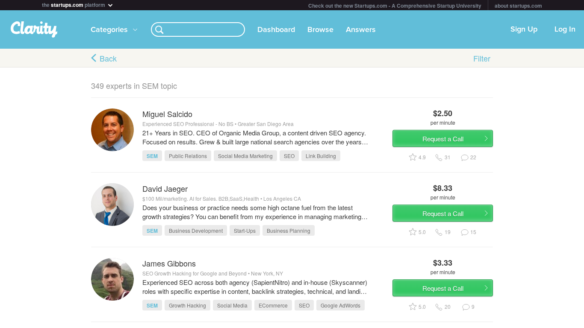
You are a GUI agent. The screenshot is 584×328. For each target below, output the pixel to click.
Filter (481, 58)
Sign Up (523, 29)
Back (108, 58)
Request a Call (442, 138)
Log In (565, 29)
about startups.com (518, 5)
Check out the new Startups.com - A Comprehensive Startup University (394, 5)
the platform (74, 4)
